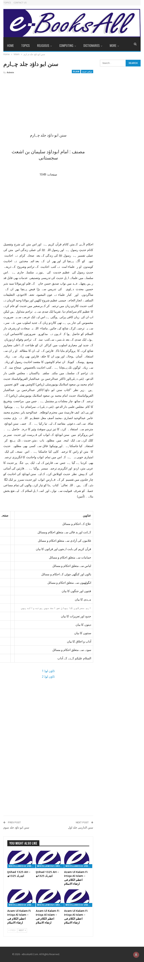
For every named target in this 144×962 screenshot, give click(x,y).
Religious (43, 45)
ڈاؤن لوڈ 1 (48, 671)
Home (10, 45)
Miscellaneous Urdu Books (22, 866)
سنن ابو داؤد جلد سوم (16, 827)
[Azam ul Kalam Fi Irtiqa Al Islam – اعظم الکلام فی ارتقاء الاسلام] (76, 859)
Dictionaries (91, 45)
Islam (76, 71)
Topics (7, 2)
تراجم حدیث (87, 71)
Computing (66, 45)
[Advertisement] (48, 105)
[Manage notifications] (136, 955)
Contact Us (20, 2)
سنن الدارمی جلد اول (80, 827)
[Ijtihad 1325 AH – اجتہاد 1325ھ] (19, 859)
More (113, 45)
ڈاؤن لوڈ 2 (48, 676)
